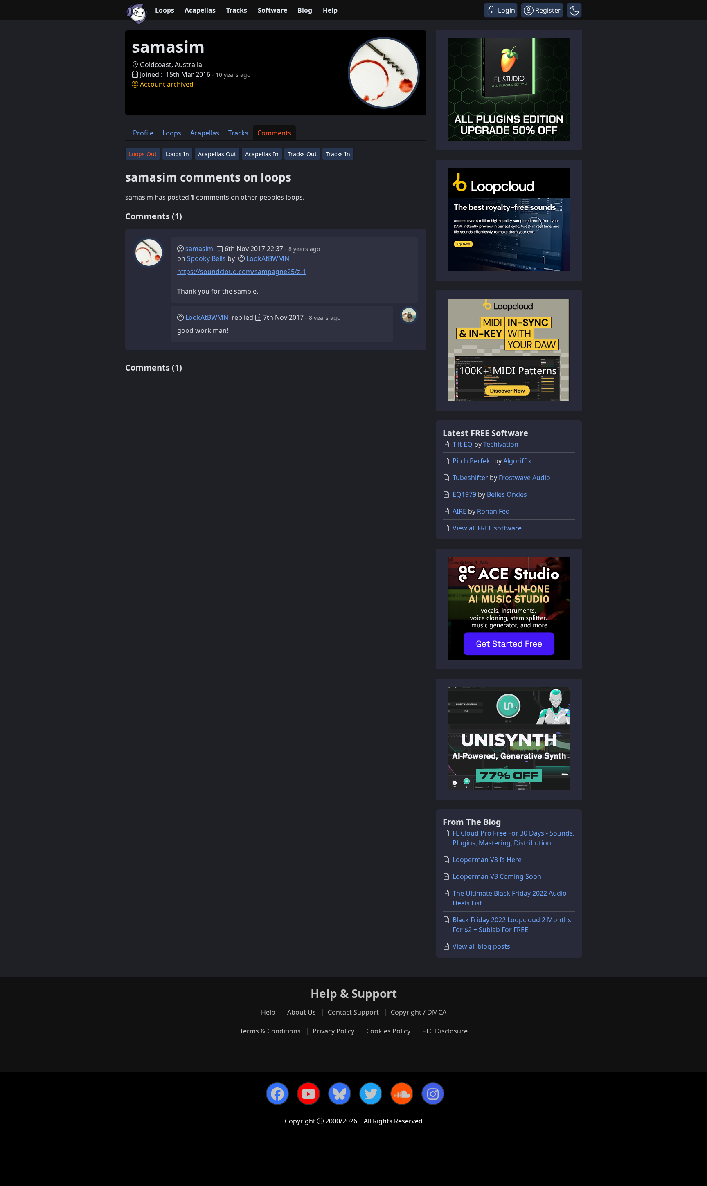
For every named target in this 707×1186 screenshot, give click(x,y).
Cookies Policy (388, 1031)
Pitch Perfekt (473, 460)
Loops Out (143, 154)
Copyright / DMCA (418, 1012)
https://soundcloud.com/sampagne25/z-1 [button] (241, 271)
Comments (274, 132)
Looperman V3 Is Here (487, 859)
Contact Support (353, 1012)
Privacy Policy (333, 1031)
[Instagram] (432, 1093)
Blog (304, 10)
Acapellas (200, 10)
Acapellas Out (217, 154)
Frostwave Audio (524, 477)
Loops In (177, 154)
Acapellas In (262, 154)
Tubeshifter (470, 477)
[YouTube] (308, 1093)
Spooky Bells (206, 258)
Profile (143, 132)
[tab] (143, 132)
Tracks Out (302, 154)
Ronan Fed (493, 511)
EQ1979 (464, 494)
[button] (574, 10)
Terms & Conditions (270, 1031)
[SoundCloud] (401, 1093)
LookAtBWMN (267, 258)
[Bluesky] (339, 1093)
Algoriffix (517, 460)
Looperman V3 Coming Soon (497, 876)
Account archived (167, 84)
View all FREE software (487, 527)
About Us (301, 1012)
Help (330, 10)
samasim (199, 248)
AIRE (459, 511)
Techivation (500, 444)
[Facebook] (277, 1093)
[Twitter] (370, 1093)
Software (272, 10)
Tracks (236, 10)
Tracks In (338, 154)
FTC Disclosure (445, 1031)
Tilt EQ (463, 444)
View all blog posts (481, 946)
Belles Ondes (507, 494)
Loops (164, 10)
